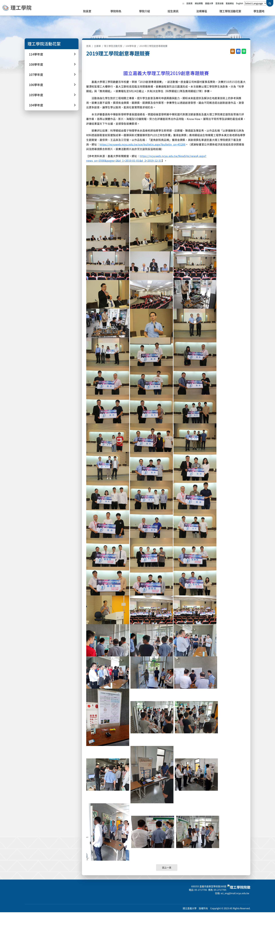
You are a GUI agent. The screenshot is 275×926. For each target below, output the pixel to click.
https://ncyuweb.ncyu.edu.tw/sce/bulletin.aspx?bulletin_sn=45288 (142, 144)
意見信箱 (219, 3)
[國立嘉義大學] (17, 7)
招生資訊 (173, 11)
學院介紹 (144, 11)
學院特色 (115, 11)
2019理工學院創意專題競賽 (153, 46)
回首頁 (189, 3)
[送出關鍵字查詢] (269, 3)
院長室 (87, 11)
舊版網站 (230, 3)
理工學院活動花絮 (230, 11)
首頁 (88, 46)
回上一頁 (166, 867)
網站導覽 (199, 3)
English (239, 3)
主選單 (97, 46)
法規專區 (201, 11)
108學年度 (130, 46)
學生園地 (259, 11)
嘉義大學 (209, 3)
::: (183, 3)
